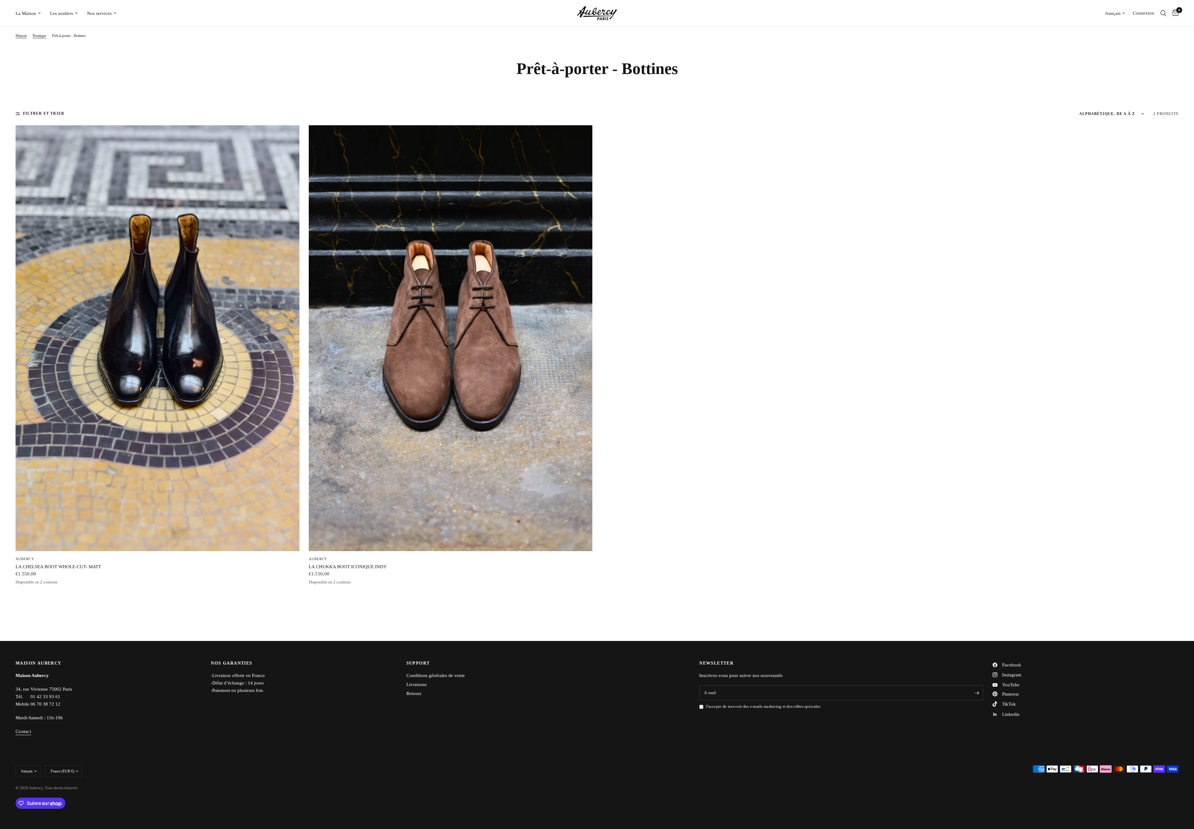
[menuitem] (30, 13)
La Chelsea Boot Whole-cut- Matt (58, 566)
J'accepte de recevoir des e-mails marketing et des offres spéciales (763, 706)
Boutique (39, 36)
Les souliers (61, 13)
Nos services (99, 13)
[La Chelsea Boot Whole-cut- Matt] (157, 338)
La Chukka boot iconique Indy (348, 566)
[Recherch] (1163, 13)
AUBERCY (25, 559)
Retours (413, 693)
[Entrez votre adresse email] (977, 692)
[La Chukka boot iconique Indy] (451, 338)
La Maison (26, 13)
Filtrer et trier (43, 113)
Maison (21, 36)
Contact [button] (23, 731)
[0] (1173, 13)
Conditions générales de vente (435, 675)
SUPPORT (418, 663)
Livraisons (416, 684)
